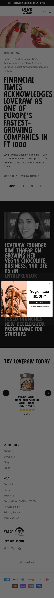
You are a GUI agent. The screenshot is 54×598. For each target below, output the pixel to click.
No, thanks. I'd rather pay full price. (40, 306)
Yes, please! (40, 302)
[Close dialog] (51, 283)
